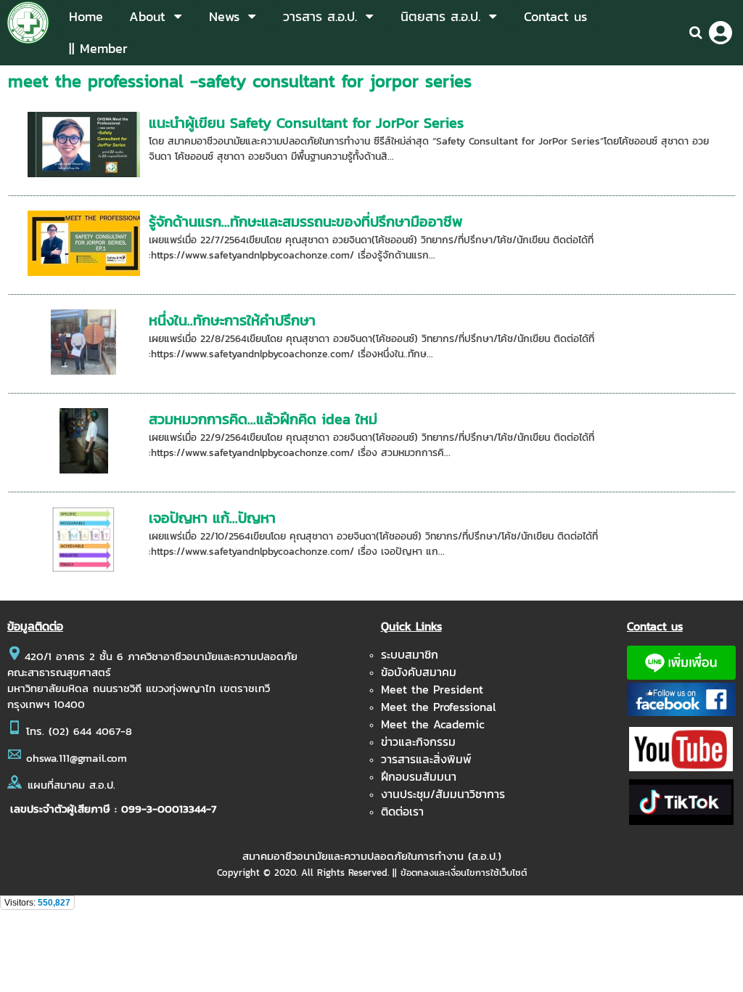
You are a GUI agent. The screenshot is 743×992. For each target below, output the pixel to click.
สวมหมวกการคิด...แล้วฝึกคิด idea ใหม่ (263, 419)
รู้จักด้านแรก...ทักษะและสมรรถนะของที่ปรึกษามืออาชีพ (306, 221)
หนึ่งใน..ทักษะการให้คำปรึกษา (232, 320)
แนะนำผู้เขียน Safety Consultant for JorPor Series (306, 123)
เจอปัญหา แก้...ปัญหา (212, 518)
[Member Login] (720, 32)
